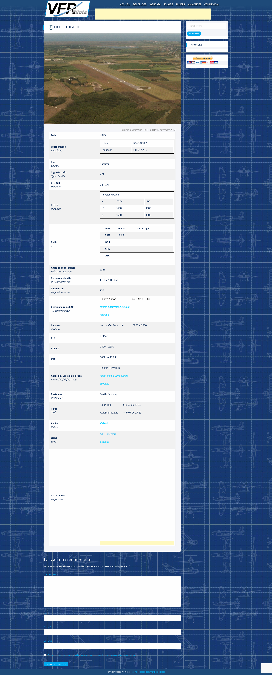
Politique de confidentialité (143, 672)
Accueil (125, 4)
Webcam (155, 4)
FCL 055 (168, 4)
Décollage (139, 4)
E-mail (47, 627)
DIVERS (180, 4)
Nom (47, 613)
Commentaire (51, 574)
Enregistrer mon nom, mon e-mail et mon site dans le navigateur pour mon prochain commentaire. (92, 655)
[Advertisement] (153, 14)
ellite (106, 441)
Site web (48, 641)
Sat (102, 441)
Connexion (211, 4)
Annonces (194, 4)
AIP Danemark (108, 434)
